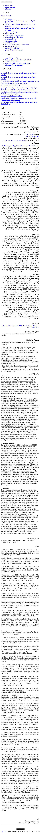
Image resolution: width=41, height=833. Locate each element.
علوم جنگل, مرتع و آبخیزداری (14, 37)
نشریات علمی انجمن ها (12, 31)
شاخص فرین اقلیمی (12, 325)
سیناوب (3, 831)
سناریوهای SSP (24, 325)
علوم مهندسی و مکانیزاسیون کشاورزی (17, 44)
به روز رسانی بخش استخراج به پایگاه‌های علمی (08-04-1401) (20, 81)
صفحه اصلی (8, 5)
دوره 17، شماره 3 (27, 134)
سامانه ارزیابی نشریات (12, 61)
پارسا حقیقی (34, 145)
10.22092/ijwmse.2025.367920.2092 (13, 140)
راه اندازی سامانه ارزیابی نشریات (11, 96)
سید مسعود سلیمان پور (21, 145)
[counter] (20, 829)
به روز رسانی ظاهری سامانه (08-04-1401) (14, 83)
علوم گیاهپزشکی (10, 42)
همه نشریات (8, 19)
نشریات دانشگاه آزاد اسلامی (13, 50)
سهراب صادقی (7, 145)
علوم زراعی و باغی (11, 41)
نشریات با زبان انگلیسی (12, 46)
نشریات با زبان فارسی (12, 48)
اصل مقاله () (32, 136)
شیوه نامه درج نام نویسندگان (14, 65)
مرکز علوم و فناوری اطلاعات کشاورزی (17, 63)
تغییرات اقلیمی (34, 325)
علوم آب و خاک (9, 33)
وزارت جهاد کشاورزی (11, 58)
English (7, 12)
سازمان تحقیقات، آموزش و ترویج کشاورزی (18, 59)
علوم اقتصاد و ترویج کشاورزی (14, 35)
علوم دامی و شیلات (11, 39)
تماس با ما (8, 9)
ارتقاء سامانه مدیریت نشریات (10, 85)
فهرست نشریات (10, 7)
